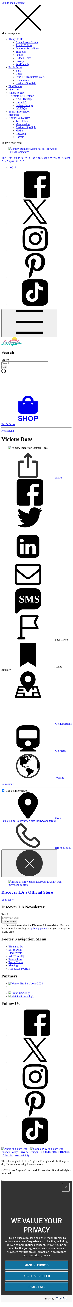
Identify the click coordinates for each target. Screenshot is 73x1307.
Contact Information (17, 790)
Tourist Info (15, 959)
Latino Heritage (24, 105)
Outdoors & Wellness (28, 48)
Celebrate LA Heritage (21, 95)
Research (21, 133)
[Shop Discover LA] (29, 421)
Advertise (7, 1155)
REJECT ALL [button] (37, 1287)
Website (59, 777)
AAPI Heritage (24, 98)
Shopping (21, 51)
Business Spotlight (26, 83)
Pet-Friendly (22, 64)
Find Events (15, 86)
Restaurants (22, 80)
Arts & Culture (24, 45)
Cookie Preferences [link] (55, 1151)
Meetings (14, 114)
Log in (12, 166)
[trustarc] (61, 1298)
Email (4, 914)
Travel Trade (23, 121)
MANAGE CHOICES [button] (36, 1265)
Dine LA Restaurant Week (30, 76)
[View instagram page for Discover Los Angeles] (35, 250)
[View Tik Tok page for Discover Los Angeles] (35, 304)
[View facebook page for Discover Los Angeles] (35, 196)
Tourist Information (19, 111)
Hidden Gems (23, 57)
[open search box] (36, 382)
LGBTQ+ (21, 108)
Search (5, 359)
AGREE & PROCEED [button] (37, 1276)
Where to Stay (16, 92)
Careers (20, 136)
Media (19, 130)
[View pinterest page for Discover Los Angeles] (35, 277)
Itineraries (14, 89)
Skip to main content (12, 2)
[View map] (28, 696)
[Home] (11, 344)
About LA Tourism (19, 117)
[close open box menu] (28, 29)
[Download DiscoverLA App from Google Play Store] (46, 1148)
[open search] (36, 382)
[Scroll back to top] (2, 1180)
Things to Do (16, 39)
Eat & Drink (15, 67)
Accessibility (22, 1155)
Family (19, 54)
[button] (65, 1187)
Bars (18, 70)
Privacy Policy (9, 1151)
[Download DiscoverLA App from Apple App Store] (14, 1148)
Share (58, 477)
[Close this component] (29, 863)
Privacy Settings (29, 1151)
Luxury (20, 61)
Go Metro (60, 750)
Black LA (21, 102)
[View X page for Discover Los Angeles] (35, 223)
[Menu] (29, 323)
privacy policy (39, 928)
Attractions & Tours (27, 42)
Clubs (19, 73)
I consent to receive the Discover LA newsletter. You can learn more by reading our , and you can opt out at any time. (35, 928)
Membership (23, 124)
